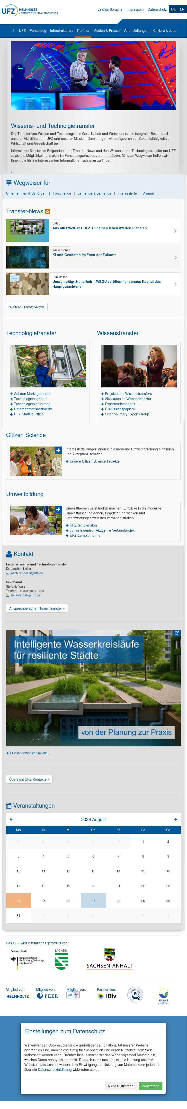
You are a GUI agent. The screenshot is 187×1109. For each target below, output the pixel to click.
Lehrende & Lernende (94, 193)
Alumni (148, 193)
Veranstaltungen (136, 30)
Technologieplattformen (32, 403)
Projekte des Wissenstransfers (128, 393)
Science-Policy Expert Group (127, 413)
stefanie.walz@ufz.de (25, 595)
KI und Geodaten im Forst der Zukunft (84, 254)
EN (182, 9)
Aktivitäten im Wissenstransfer (128, 398)
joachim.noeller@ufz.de (26, 573)
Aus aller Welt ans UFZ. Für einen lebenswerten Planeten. (100, 227)
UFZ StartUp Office (29, 413)
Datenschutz (157, 9)
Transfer (83, 30)
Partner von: (106, 989)
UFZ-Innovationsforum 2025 (29, 753)
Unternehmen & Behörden (26, 193)
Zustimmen (150, 1085)
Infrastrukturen (61, 30)
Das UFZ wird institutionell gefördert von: (37, 942)
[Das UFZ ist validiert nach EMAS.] (163, 995)
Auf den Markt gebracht (32, 393)
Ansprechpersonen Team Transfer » (37, 608)
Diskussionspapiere (120, 408)
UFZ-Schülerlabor (83, 525)
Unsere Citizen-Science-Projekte (95, 461)
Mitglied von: (15, 989)
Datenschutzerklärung (55, 1069)
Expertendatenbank (120, 403)
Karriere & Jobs (164, 30)
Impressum (135, 9)
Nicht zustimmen (121, 1085)
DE (173, 9)
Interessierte (127, 193)
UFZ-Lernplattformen (86, 535)
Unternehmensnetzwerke (33, 408)
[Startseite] (13, 30)
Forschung (38, 30)
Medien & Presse (106, 30)
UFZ (22, 30)
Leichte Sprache (110, 9)
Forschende (62, 193)
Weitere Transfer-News (27, 306)
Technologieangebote (30, 398)
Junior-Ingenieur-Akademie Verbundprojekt (102, 530)
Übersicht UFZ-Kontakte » (29, 779)
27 (93, 900)
